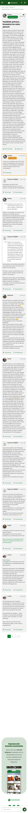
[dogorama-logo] (12, 3)
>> (19, 636)
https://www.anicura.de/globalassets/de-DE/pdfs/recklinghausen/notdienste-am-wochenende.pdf (13, 540)
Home (3, 7)
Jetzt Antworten (8, 149)
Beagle (6, 561)
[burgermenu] (2, 2)
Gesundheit (11, 7)
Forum (6, 7)
